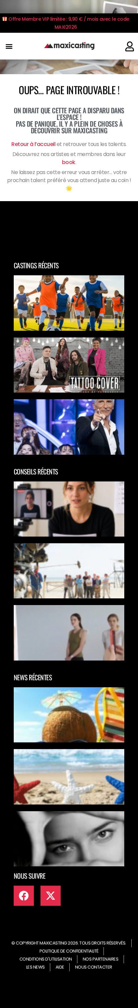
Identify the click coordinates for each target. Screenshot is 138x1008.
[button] (8, 46)
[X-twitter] (51, 896)
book (68, 162)
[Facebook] (24, 896)
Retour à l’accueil (33, 144)
